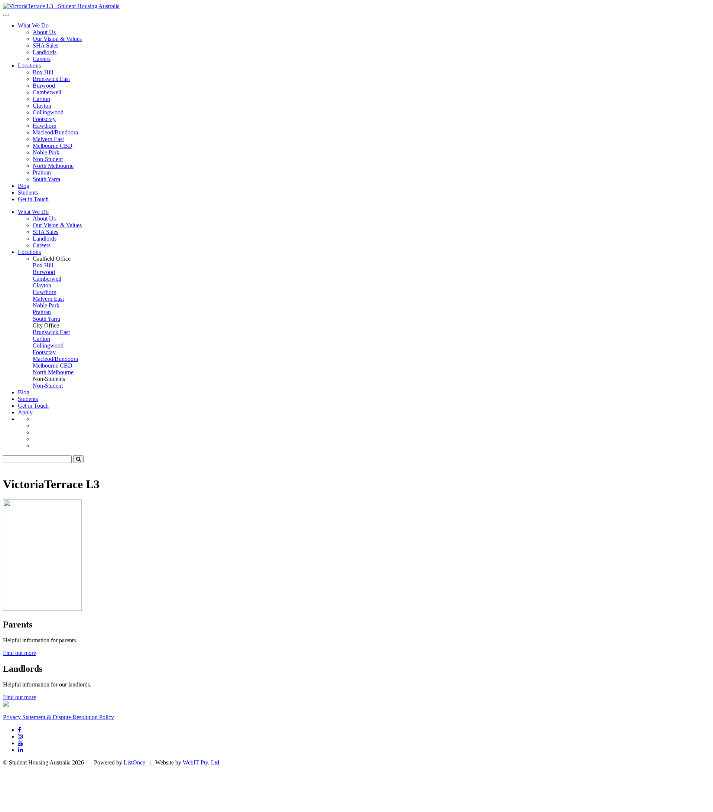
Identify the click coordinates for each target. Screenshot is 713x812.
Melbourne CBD (52, 146)
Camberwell (47, 92)
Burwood (44, 85)
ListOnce (134, 762)
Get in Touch (33, 199)
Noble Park (46, 152)
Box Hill (43, 72)
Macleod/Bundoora (55, 132)
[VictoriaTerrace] (61, 6)
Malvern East (48, 139)
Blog (23, 186)
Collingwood (48, 112)
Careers (42, 59)
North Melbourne (53, 166)
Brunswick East (51, 79)
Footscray (44, 119)
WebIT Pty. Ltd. (202, 762)
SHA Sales (45, 45)
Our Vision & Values (57, 39)
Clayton (42, 105)
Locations (29, 65)
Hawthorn (44, 126)
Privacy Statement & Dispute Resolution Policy (58, 717)
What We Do (33, 25)
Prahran (42, 172)
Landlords (44, 52)
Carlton (41, 99)
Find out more (19, 653)
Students (28, 192)
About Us (44, 32)
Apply (25, 412)
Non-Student (48, 159)
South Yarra (46, 179)
